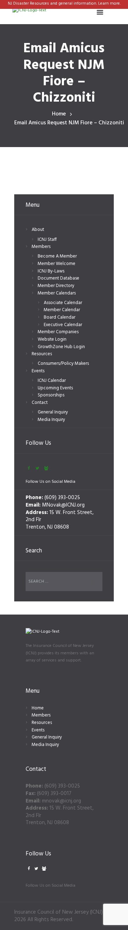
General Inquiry (53, 412)
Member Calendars (57, 293)
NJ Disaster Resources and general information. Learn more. (64, 3)
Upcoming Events (55, 388)
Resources (42, 354)
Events (38, 371)
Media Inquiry (51, 419)
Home (59, 114)
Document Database (58, 278)
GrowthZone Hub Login (61, 347)
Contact (40, 402)
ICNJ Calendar (52, 380)
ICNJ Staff (47, 239)
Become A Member (57, 256)
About (38, 229)
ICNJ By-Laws (51, 271)
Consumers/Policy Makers (63, 363)
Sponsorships (51, 395)
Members (41, 246)
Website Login (52, 339)
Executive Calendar (63, 325)
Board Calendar (59, 317)
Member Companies (58, 332)
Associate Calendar (63, 303)
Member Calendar (62, 310)
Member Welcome (56, 263)
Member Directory (56, 286)
